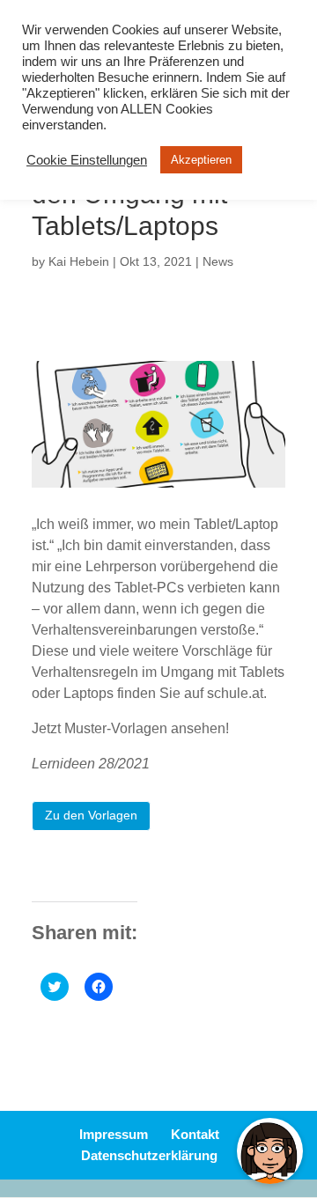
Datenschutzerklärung (149, 1155)
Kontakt (195, 1134)
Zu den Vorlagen (91, 815)
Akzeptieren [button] (201, 159)
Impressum (113, 1134)
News (218, 261)
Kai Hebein (78, 261)
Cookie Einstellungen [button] (86, 160)
